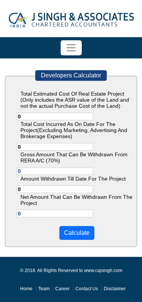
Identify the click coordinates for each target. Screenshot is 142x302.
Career (62, 288)
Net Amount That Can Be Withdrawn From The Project (76, 200)
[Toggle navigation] (71, 47)
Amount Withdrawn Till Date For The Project (73, 179)
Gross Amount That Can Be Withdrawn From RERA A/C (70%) (74, 157)
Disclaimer (115, 288)
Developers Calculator (71, 75)
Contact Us (86, 288)
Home (26, 288)
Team (44, 288)
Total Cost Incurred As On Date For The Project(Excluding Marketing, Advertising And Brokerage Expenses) (73, 130)
